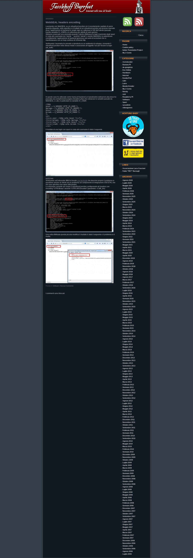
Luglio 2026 (127, 183)
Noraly (125, 92)
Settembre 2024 (128, 215)
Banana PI (126, 65)
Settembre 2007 (128, 516)
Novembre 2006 (128, 543)
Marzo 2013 (127, 382)
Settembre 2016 (128, 288)
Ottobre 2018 (127, 269)
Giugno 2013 (127, 374)
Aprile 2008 (127, 498)
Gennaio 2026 (128, 194)
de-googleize (127, 67)
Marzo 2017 (127, 280)
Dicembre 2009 (128, 455)
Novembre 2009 (128, 457)
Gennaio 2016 (128, 299)
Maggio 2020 (127, 253)
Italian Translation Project (132, 50)
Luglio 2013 (127, 371)
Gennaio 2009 (128, 473)
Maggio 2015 (127, 317)
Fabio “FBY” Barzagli (130, 171)
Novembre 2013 (128, 360)
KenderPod (127, 78)
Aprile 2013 (127, 379)
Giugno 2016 (127, 293)
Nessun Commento (66, 286)
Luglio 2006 (127, 554)
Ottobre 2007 (127, 514)
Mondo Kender (128, 86)
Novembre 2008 (128, 479)
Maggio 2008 (127, 495)
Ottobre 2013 (127, 363)
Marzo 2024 (127, 226)
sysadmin (126, 105)
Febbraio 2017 (128, 282)
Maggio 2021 (127, 245)
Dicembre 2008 (128, 476)
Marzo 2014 (127, 350)
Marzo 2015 (127, 323)
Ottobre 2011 (127, 425)
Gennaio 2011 (127, 433)
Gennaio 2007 (128, 538)
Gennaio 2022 (128, 239)
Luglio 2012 (127, 403)
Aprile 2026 (127, 188)
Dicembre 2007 (128, 508)
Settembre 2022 (128, 234)
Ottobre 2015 (127, 304)
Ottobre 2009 (127, 460)
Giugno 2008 (127, 492)
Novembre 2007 (128, 511)
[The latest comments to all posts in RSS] (139, 26)
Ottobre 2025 (127, 199)
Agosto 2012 (127, 401)
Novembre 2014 (128, 331)
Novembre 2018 (128, 266)
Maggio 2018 (127, 274)
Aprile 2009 (127, 465)
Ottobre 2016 (127, 285)
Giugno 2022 (127, 237)
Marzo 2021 (127, 250)
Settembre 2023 (128, 231)
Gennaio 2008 (128, 506)
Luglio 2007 (127, 522)
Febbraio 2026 (128, 191)
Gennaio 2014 (128, 355)
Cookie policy (127, 47)
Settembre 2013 (128, 366)
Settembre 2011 (128, 428)
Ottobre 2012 (127, 395)
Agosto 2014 (127, 339)
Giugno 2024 (127, 218)
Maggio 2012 (127, 409)
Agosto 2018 (127, 272)
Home (124, 45)
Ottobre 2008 (127, 481)
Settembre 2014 (128, 336)
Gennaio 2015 (128, 328)
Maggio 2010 (127, 444)
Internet (125, 75)
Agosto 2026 (127, 180)
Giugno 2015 (127, 315)
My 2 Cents (127, 53)
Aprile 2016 (127, 296)
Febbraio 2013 (128, 385)
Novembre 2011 (128, 422)
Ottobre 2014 (127, 334)
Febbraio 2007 (128, 535)
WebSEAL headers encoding (63, 22)
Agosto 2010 (127, 441)
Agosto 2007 (127, 519)
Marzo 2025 (127, 207)
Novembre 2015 (128, 301)
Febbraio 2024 (128, 229)
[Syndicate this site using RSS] (127, 26)
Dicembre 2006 (128, 541)
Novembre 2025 (128, 196)
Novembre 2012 (128, 393)
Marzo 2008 (127, 500)
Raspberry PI (127, 97)
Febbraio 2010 (128, 449)
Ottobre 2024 (127, 213)
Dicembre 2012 (128, 390)
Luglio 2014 (127, 342)
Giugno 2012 (127, 406)
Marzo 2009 (127, 468)
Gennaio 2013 (128, 387)
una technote (82, 181)
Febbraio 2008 (128, 503)
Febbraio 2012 (128, 417)
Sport (124, 102)
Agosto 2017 (127, 277)
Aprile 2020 (127, 256)
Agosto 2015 (127, 309)
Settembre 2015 (128, 307)
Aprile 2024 (127, 223)
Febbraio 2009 (128, 471)
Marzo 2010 (127, 446)
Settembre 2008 (128, 484)
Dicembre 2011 (128, 420)
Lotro (124, 83)
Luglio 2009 (127, 463)
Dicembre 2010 (128, 436)
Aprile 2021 (127, 248)
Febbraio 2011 (128, 430)
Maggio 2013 (127, 377)
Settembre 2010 (128, 438)
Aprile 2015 (127, 320)
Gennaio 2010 (128, 452)
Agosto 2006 (127, 551)
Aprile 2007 (127, 530)
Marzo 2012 (127, 414)
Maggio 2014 (127, 347)
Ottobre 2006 (127, 546)
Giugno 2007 (127, 524)
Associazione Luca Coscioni (133, 168)
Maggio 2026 (127, 186)
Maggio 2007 (127, 527)
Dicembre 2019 (128, 258)
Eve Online (126, 70)
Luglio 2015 (127, 312)
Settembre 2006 (128, 549)
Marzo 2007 (127, 533)
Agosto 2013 (127, 368)
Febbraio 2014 (128, 352)
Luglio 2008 (127, 489)
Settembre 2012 (128, 398)
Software (56, 286)
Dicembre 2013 (128, 358)
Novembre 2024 (128, 210)
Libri (124, 81)
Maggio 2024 (127, 221)
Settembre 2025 (128, 202)
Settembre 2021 (128, 242)
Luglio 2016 (127, 291)
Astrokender (127, 62)
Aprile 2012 (127, 412)
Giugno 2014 (127, 344)
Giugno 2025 (127, 204)
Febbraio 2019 (128, 264)
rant (124, 94)
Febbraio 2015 (128, 325)
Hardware (126, 73)
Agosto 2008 (127, 487)
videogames (127, 108)
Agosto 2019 (127, 261)
